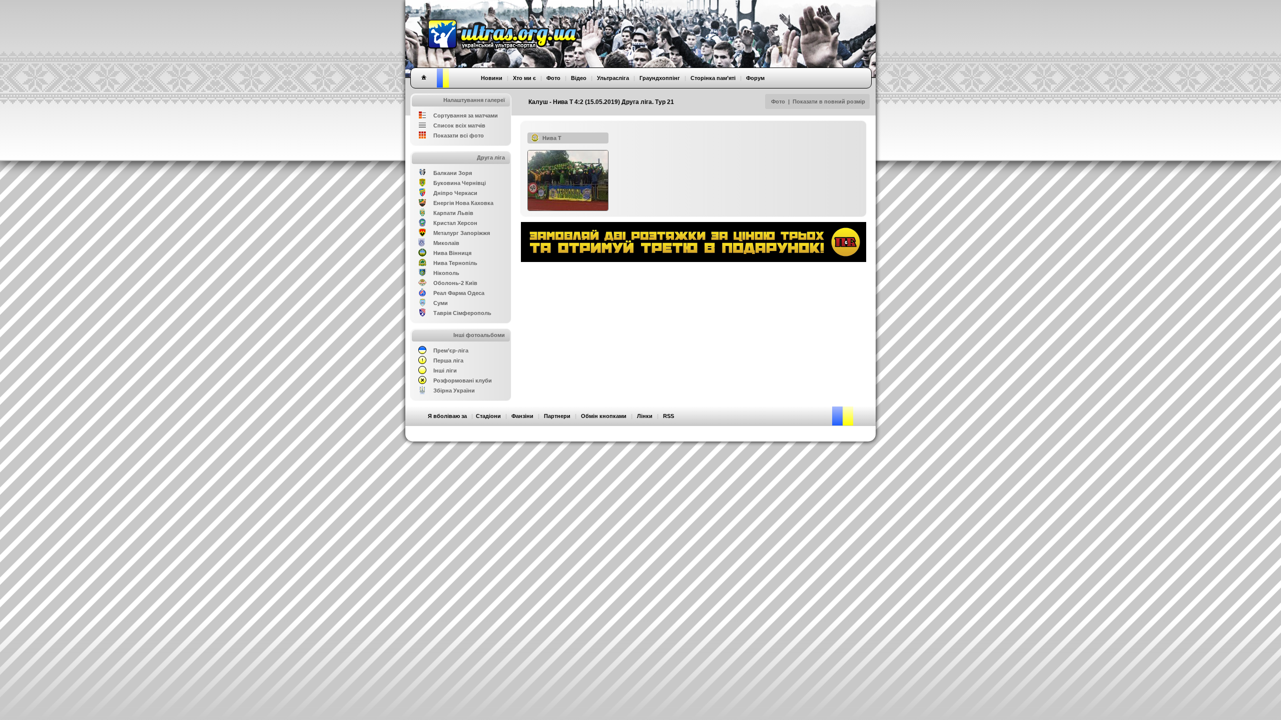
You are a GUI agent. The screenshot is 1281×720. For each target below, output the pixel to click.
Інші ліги (445, 371)
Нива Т (551, 138)
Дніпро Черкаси (455, 193)
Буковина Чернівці (459, 183)
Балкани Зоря (452, 173)
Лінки (645, 416)
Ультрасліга (613, 78)
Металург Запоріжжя (461, 233)
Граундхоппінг (659, 78)
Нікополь (446, 273)
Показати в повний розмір (829, 101)
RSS (668, 416)
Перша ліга (448, 361)
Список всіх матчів (459, 125)
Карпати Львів (453, 213)
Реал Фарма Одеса (458, 293)
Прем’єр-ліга (450, 351)
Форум (755, 78)
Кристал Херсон (455, 223)
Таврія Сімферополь (462, 313)
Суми (440, 303)
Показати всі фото (458, 135)
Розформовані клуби (462, 381)
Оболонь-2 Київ (455, 283)
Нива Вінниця (452, 253)
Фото (778, 101)
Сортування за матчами (465, 115)
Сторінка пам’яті (713, 78)
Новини (491, 78)
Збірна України (454, 391)
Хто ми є (524, 78)
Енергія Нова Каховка (463, 203)
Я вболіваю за (447, 416)
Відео (578, 78)
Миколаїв (446, 243)
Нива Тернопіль (455, 263)
